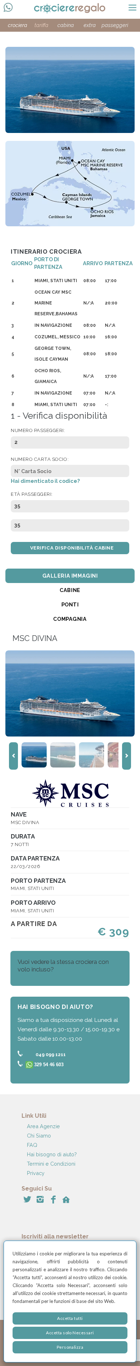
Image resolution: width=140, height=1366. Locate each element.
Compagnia (70, 619)
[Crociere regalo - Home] (76, 9)
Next (126, 756)
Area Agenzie (43, 1126)
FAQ (32, 1145)
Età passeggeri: (32, 494)
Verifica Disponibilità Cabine (71, 548)
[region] (70, 1301)
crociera (17, 25)
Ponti (70, 604)
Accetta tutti (70, 1318)
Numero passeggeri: (38, 430)
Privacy (36, 1173)
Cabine (70, 590)
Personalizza (70, 1347)
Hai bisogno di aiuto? (52, 1154)
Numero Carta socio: (40, 459)
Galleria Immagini (70, 576)
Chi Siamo (39, 1136)
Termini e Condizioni (51, 1164)
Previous (13, 756)
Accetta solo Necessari (70, 1332)
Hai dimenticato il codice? (45, 481)
